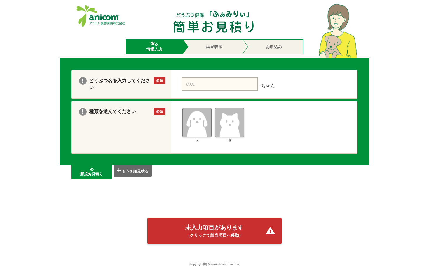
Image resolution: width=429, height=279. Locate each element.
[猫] (229, 122)
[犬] (197, 122)
